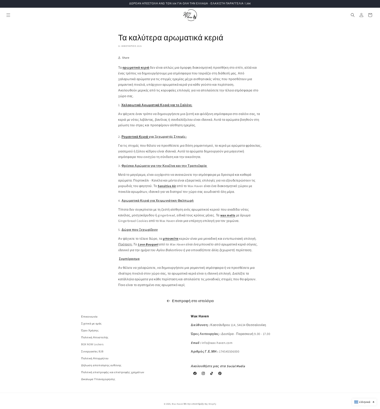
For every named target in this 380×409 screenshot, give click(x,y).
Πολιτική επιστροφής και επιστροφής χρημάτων (112, 372)
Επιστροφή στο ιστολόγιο (193, 301)
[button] (8, 15)
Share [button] (125, 57)
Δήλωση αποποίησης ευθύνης (101, 365)
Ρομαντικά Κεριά (135, 137)
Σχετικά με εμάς (91, 323)
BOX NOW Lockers (92, 344)
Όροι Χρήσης (90, 330)
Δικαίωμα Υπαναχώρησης (98, 379)
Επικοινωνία (89, 316)
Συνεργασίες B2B (92, 351)
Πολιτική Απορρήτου (95, 358)
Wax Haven (177, 403)
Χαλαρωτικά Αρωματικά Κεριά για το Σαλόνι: (156, 105)
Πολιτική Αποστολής (94, 337)
